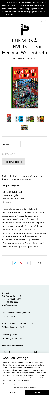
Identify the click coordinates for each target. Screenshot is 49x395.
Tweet (14, 263)
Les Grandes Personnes (24, 58)
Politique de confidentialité (13, 327)
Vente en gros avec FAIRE (12, 338)
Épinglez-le (21, 263)
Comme (9, 263)
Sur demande (7, 320)
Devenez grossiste (9, 335)
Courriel (39, 263)
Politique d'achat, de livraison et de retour (19, 323)
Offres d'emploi (8, 316)
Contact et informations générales (16, 312)
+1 (32, 263)
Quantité (6, 144)
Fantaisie (27, 263)
